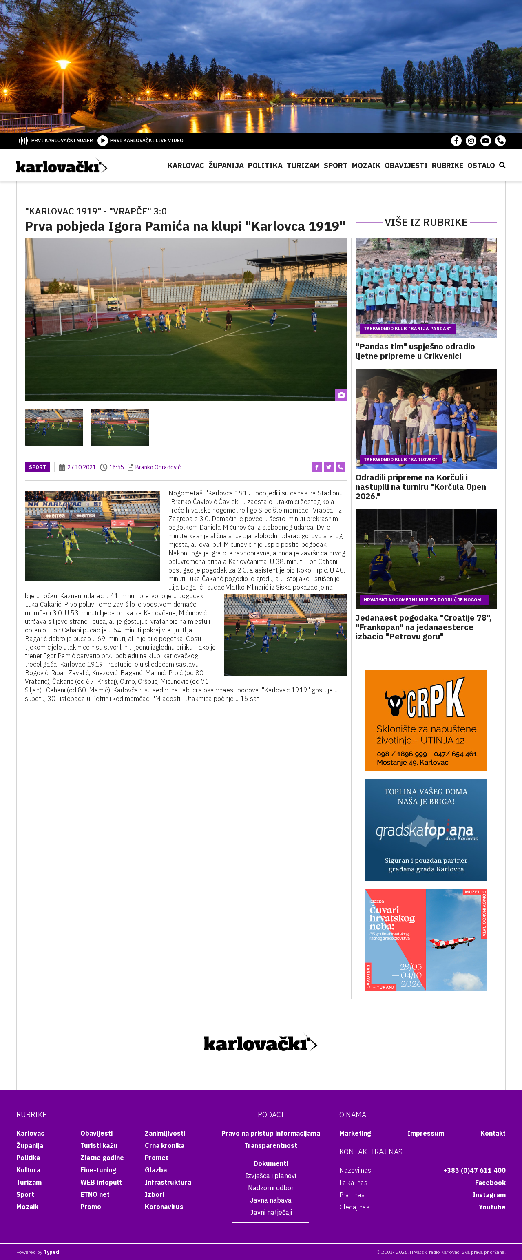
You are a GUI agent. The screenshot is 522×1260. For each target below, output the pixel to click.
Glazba (156, 1170)
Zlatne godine (102, 1158)
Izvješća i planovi (271, 1176)
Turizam (303, 165)
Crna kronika (164, 1145)
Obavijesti (406, 165)
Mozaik (366, 165)
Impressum (425, 1133)
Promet (156, 1158)
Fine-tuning (98, 1170)
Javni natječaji (271, 1212)
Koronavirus (164, 1207)
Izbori (154, 1194)
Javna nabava (271, 1200)
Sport (336, 165)
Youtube (492, 1207)
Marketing (355, 1133)
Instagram (489, 1195)
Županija (226, 165)
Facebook (490, 1182)
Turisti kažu (98, 1145)
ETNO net (95, 1194)
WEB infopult (101, 1182)
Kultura (28, 1170)
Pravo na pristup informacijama (270, 1133)
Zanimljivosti (165, 1133)
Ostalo (481, 165)
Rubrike (447, 165)
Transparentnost (270, 1145)
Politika (265, 165)
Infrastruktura (168, 1182)
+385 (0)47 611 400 (474, 1170)
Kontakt (493, 1133)
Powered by (37, 1252)
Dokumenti (271, 1163)
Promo (90, 1207)
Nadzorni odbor (271, 1188)
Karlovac (186, 165)
